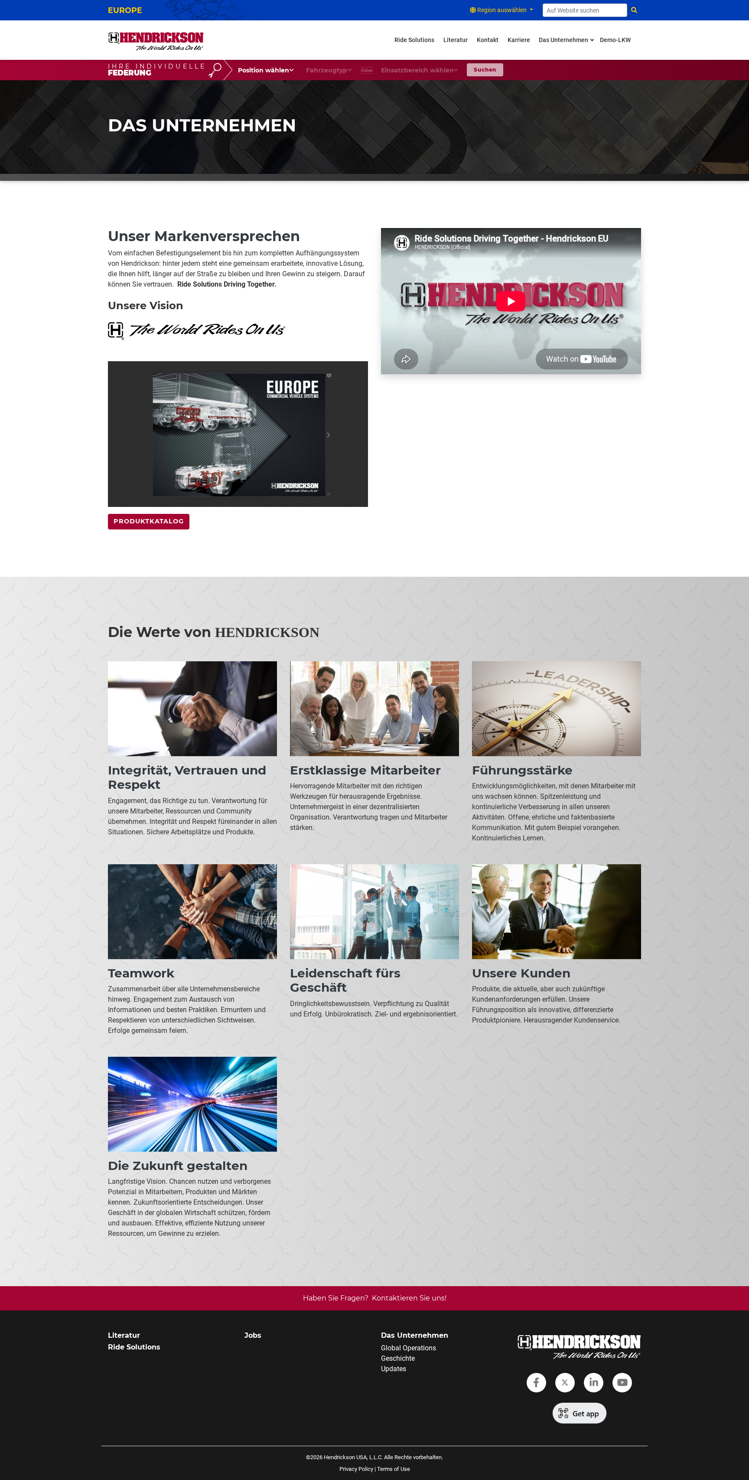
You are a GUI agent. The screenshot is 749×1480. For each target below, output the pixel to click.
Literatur (124, 1335)
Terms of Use (393, 1469)
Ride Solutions (134, 1347)
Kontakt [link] (487, 40)
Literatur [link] (455, 40)
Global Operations (408, 1348)
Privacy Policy (356, 1469)
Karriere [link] (519, 40)
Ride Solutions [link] (414, 40)
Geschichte (398, 1358)
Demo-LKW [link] (615, 40)
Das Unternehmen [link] (563, 40)
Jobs (252, 1335)
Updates (393, 1369)
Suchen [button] (485, 69)
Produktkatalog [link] (149, 521)
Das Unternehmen (414, 1335)
